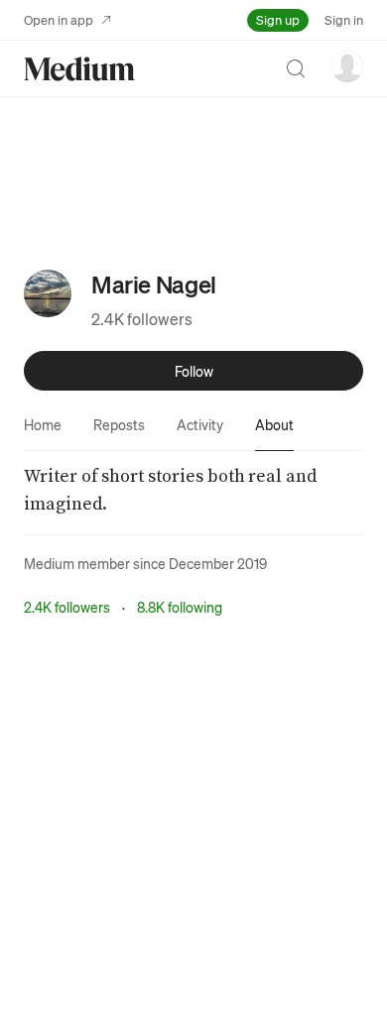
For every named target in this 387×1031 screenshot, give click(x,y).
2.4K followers (142, 318)
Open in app (58, 19)
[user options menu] (347, 66)
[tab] (43, 424)
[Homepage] (79, 69)
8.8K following (179, 607)
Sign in (343, 19)
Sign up (278, 19)
